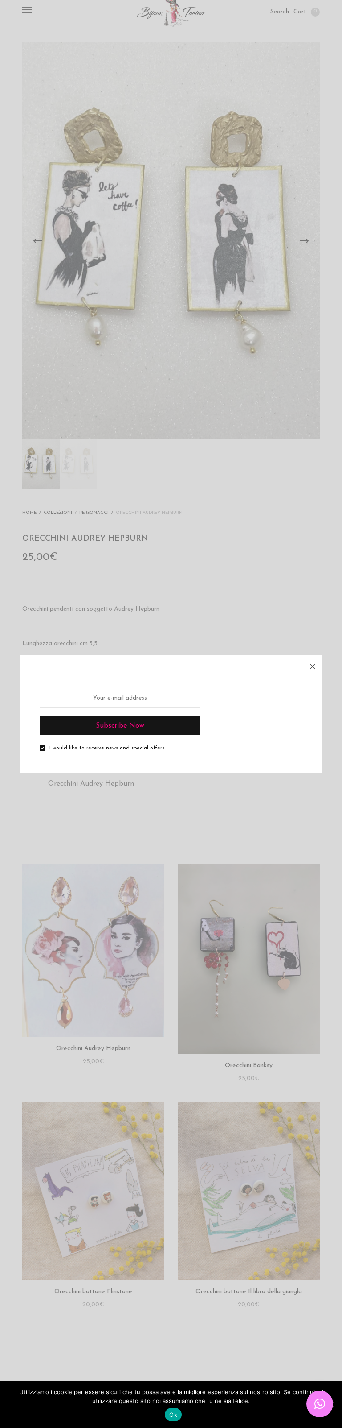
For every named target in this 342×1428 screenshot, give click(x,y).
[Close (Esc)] (312, 665)
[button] (319, 1404)
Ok (173, 1414)
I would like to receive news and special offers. (107, 748)
